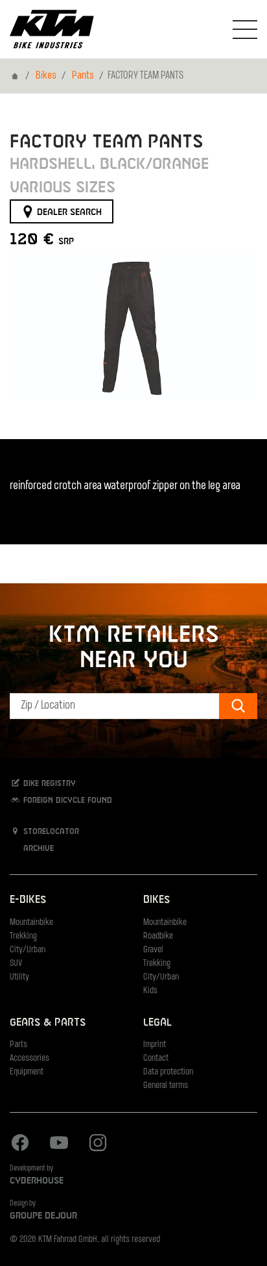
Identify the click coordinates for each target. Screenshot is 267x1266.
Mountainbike (31, 923)
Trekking (23, 936)
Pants (83, 76)
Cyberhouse (37, 1181)
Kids (150, 991)
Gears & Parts (48, 1023)
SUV (16, 963)
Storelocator (50, 832)
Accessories (29, 1058)
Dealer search (68, 212)
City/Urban (27, 950)
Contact (155, 1058)
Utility (19, 977)
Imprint (154, 1045)
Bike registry (48, 783)
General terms (165, 1086)
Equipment (26, 1072)
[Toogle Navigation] (245, 29)
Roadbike (158, 936)
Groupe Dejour (43, 1216)
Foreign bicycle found (66, 800)
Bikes (46, 76)
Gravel (153, 950)
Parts (18, 1045)
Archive (37, 849)
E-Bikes (28, 900)
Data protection (168, 1072)
